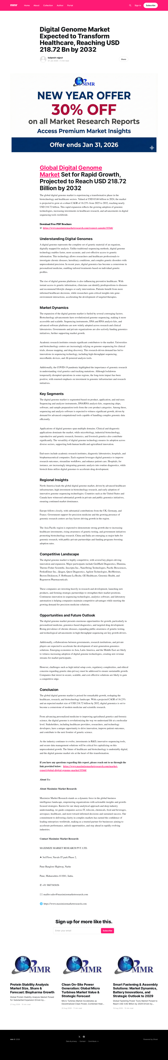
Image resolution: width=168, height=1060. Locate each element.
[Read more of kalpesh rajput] (43, 59)
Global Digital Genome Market (71, 171)
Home (27, 5)
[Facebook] (84, 1037)
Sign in (138, 5)
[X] (79, 1037)
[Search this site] (130, 5)
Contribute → (93, 1041)
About (36, 5)
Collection (48, 5)
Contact (83, 1041)
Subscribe (150, 5)
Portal (70, 5)
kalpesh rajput (55, 57)
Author (60, 5)
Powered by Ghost (150, 1039)
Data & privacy (71, 1041)
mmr (13, 5)
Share (123, 59)
